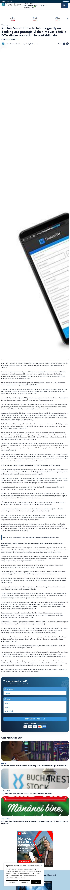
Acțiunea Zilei (5, 791)
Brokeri (41, 3)
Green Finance (28, 7)
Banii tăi (3, 763)
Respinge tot (24, 882)
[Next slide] (67, 19)
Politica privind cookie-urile (17, 878)
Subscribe (66, 1)
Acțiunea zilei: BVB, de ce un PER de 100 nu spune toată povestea (26, 793)
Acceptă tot (36, 882)
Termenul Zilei (54, 5)
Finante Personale (30, 5)
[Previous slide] (2, 19)
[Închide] (42, 865)
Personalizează (12, 882)
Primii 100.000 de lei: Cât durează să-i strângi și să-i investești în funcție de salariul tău (34, 766)
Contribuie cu (35, 719)
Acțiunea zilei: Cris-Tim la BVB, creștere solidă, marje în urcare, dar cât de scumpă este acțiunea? (34, 822)
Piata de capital (28, 3)
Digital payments (6, 25)
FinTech (43, 5)
